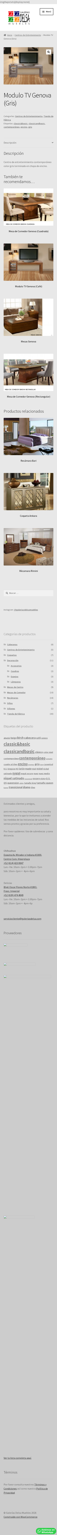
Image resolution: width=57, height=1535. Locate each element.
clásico (39, 752)
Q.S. (48, 778)
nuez (36, 773)
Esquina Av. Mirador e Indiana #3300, (23, 854)
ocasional (28, 779)
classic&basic (21, 123)
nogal (16, 773)
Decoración (12, 660)
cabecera (30, 738)
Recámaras (12, 697)
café (38, 737)
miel (34, 769)
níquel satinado (14, 778)
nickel (40, 768)
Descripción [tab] (10, 142)
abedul (7, 738)
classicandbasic (37, 123)
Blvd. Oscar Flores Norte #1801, (20, 887)
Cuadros (15, 671)
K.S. (5, 769)
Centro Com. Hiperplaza (17, 859)
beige (14, 737)
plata (42, 778)
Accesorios (16, 665)
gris (30, 127)
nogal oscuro (27, 773)
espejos (31, 765)
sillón (21, 783)
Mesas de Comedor (16, 692)
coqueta (49, 759)
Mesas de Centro (15, 687)
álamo (26, 787)
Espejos (14, 676)
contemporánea (11, 758)
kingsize (12, 769)
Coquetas (12, 655)
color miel (48, 752)
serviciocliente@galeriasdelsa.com (22, 918)
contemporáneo (11, 127)
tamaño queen (44, 782)
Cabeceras (12, 644)
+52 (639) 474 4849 (13, 895)
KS (17, 769)
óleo (33, 787)
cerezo (44, 738)
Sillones (11, 708)
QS (5, 782)
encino (24, 127)
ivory (42, 765)
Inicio (9, 35)
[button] (48, 51)
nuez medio (44, 773)
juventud (48, 764)
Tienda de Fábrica (16, 713)
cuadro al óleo (10, 764)
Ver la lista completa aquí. (18, 1458)
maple (28, 768)
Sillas (10, 703)
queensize (13, 782)
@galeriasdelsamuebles (26, 609)
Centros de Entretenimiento (28, 35)
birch (20, 738)
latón (22, 768)
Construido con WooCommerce (20, 1516)
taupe (6, 788)
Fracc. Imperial (12, 891)
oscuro (36, 778)
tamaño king (30, 783)
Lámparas (16, 681)
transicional (15, 787)
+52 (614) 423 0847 (13, 863)
